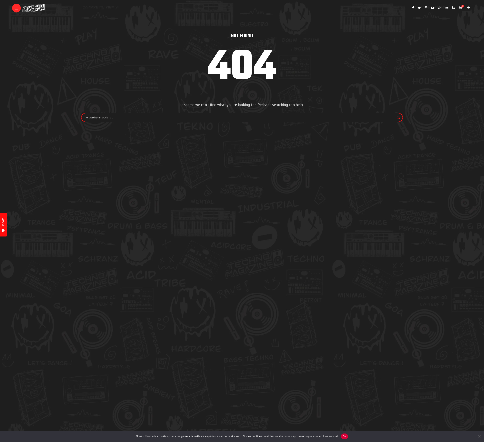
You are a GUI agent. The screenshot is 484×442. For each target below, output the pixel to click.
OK (344, 436)
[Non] (479, 436)
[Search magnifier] (398, 117)
